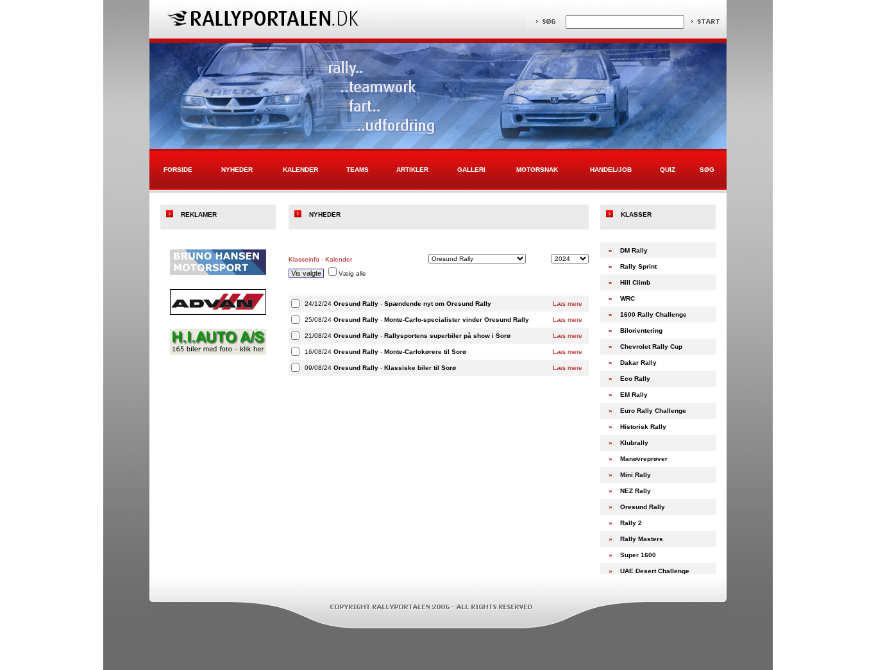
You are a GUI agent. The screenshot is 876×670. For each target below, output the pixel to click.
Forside (178, 169)
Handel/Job (611, 169)
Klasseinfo (304, 259)
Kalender (300, 169)
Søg (707, 169)
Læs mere (567, 303)
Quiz (667, 169)
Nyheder (237, 169)
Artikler (412, 169)
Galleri (471, 169)
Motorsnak (537, 169)
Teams (357, 169)
